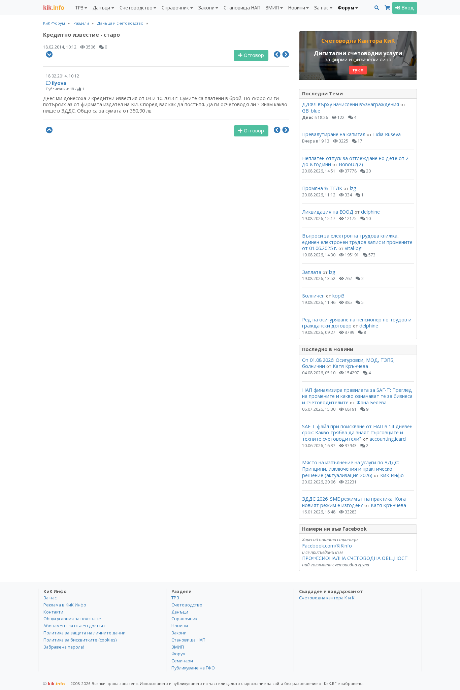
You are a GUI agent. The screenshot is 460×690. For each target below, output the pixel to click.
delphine (370, 212)
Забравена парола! (63, 647)
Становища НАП (242, 7)
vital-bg (353, 248)
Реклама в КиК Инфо (64, 605)
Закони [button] (206, 7)
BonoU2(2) (351, 164)
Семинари (182, 661)
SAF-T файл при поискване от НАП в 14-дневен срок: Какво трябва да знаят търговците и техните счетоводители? (357, 432)
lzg (353, 188)
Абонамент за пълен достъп (74, 626)
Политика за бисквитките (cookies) (80, 640)
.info (53, 7)
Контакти (53, 612)
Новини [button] (296, 7)
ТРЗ (175, 598)
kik (54, 683)
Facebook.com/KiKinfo (327, 545)
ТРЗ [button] (79, 7)
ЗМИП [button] (272, 7)
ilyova (59, 83)
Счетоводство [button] (136, 7)
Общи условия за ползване (72, 619)
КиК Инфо (392, 475)
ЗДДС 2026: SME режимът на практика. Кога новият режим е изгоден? (354, 502)
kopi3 (338, 295)
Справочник (184, 619)
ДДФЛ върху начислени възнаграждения (350, 104)
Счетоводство (186, 605)
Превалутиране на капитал (333, 134)
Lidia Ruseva (387, 134)
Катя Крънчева (350, 366)
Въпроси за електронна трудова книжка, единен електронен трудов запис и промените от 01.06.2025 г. (357, 241)
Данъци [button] (101, 7)
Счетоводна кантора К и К (327, 598)
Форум (178, 654)
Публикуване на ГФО (193, 668)
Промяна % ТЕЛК (322, 188)
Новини (179, 626)
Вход (407, 7)
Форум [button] (346, 7)
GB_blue (311, 110)
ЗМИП (177, 647)
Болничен (313, 295)
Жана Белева (371, 402)
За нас (50, 598)
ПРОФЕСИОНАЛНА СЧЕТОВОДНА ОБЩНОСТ (355, 558)
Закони (179, 633)
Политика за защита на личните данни (84, 633)
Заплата (311, 272)
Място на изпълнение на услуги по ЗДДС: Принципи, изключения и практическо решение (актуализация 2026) (350, 468)
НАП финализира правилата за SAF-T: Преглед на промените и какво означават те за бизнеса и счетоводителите (357, 396)
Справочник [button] (175, 7)
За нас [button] (321, 7)
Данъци (179, 612)
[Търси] (377, 8)
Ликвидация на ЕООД (327, 212)
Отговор (253, 55)
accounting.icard (387, 439)
